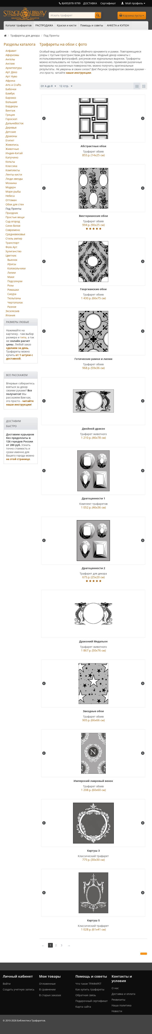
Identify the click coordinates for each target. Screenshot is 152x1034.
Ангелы (10, 59)
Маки (10, 277)
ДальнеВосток (15, 123)
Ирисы (11, 264)
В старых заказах (50, 995)
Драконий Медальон (93, 641)
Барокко (11, 97)
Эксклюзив (12, 311)
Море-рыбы (13, 191)
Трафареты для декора (25, 35)
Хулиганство (13, 251)
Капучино (12, 157)
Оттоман (11, 200)
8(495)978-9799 (70, 3)
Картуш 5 (93, 920)
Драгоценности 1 (93, 498)
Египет (10, 140)
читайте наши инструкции (20, 402)
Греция (10, 114)
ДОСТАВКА (90, 3)
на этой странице (18, 459)
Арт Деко (11, 72)
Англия (10, 63)
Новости (117, 1011)
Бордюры (12, 106)
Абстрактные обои (93, 146)
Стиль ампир (14, 238)
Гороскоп (11, 119)
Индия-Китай (14, 153)
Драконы (11, 136)
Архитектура (14, 68)
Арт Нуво (11, 76)
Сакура (11, 294)
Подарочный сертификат (91, 1001)
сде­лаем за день (17, 348)
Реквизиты (118, 999)
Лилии (11, 272)
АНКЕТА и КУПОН (118, 25)
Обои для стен (15, 204)
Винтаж (10, 110)
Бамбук (10, 93)
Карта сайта (83, 1006)
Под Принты (13, 208)
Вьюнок (12, 260)
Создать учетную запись (18, 989)
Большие (11, 102)
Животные (12, 149)
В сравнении (47, 989)
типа (23, 337)
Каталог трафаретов (19, 25)
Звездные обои (93, 711)
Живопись (12, 144)
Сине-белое (13, 225)
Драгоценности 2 (93, 568)
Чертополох (15, 302)
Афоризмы (12, 55)
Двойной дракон (93, 428)
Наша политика (121, 1005)
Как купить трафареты (89, 989)
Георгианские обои (93, 289)
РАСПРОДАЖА (44, 25)
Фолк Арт (11, 247)
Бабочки (11, 89)
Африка (10, 80)
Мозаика (11, 183)
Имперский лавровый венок (93, 781)
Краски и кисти (66, 25)
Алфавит (11, 50)
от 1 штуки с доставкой (19, 356)
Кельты (10, 161)
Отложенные (47, 983)
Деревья (11, 127)
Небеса (10, 196)
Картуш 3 (93, 850)
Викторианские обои (93, 216)
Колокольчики (16, 268)
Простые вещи (15, 217)
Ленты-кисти (14, 174)
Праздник (12, 213)
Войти (7, 983)
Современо (13, 230)
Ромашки (13, 289)
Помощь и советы (91, 25)
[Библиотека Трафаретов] (25, 13)
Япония (10, 315)
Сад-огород (13, 221)
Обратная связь (85, 995)
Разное (11, 306)
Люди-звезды (14, 178)
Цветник (11, 255)
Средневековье (15, 234)
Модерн (11, 187)
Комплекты (13, 170)
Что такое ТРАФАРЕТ (88, 983)
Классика (11, 166)
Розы (10, 285)
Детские (11, 132)
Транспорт (12, 242)
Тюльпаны (14, 298)
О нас (115, 988)
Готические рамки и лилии (93, 359)
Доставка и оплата (123, 994)
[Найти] (98, 15)
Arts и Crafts (13, 85)
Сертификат (108, 3)
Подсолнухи (14, 281)
